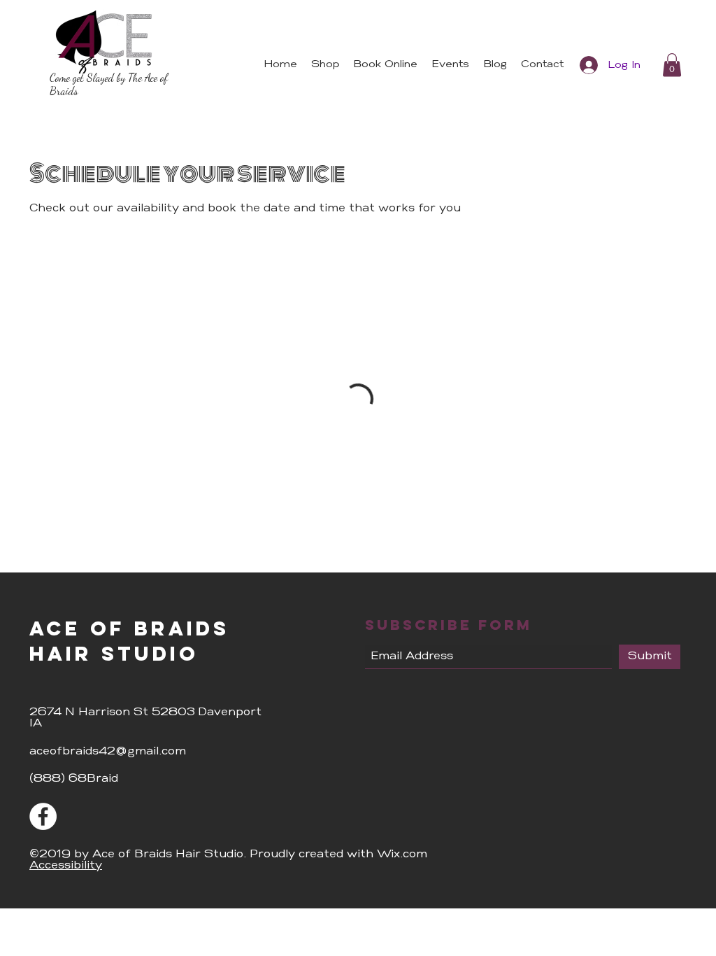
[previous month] (55, 305)
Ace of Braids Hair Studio (129, 634)
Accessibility (65, 858)
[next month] (213, 305)
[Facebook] (43, 809)
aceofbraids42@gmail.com (107, 744)
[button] (672, 64)
